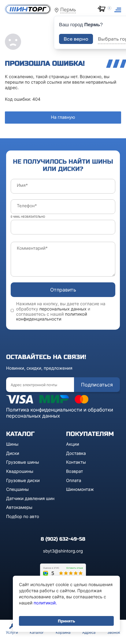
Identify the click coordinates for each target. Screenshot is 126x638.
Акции (72, 444)
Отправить (63, 290)
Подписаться (97, 385)
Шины (12, 444)
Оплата (73, 480)
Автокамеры (19, 507)
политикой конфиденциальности (51, 317)
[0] (102, 9)
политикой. (45, 603)
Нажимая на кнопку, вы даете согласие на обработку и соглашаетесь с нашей (61, 312)
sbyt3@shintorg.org (63, 551)
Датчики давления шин (30, 498)
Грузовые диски (23, 480)
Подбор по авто (22, 516)
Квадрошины (19, 471)
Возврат (74, 471)
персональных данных (63, 309)
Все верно (76, 39)
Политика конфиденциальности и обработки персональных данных (59, 413)
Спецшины (17, 489)
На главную (63, 117)
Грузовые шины (22, 462)
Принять (66, 620)
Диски (12, 453)
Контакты (76, 462)
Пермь (68, 10)
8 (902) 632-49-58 (63, 539)
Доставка (76, 453)
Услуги (12, 632)
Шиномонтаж (80, 489)
